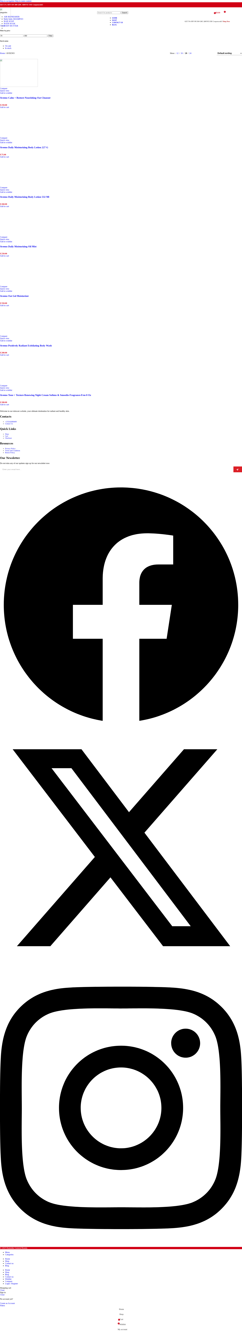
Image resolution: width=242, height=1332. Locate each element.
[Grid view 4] (211, 53)
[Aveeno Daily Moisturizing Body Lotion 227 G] (19, 136)
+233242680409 (11, 422)
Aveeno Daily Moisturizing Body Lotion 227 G (24, 147)
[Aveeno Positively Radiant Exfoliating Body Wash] (19, 334)
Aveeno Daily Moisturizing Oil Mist (18, 246)
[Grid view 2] (202, 53)
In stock (8, 48)
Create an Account (7, 1303)
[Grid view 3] (206, 53)
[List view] (197, 53)
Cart (6, 436)
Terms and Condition (12, 451)
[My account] (229, 12)
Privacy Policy (10, 449)
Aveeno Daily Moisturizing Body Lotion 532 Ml (24, 197)
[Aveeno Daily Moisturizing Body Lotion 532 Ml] (19, 185)
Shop (7, 434)
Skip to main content (23, 1)
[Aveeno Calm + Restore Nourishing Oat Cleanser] (19, 86)
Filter (50, 36)
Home (2, 53)
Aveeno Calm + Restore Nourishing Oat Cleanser (25, 97)
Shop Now (226, 21)
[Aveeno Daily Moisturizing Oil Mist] (19, 235)
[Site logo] (5, 18)
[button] (4, 107)
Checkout (8, 438)
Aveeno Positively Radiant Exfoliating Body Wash (26, 345)
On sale (8, 46)
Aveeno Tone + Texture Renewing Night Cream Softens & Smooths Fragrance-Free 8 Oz (45, 395)
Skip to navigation (7, 1)
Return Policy (10, 453)
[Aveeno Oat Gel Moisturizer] (19, 284)
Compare (8, 1281)
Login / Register (11, 1284)
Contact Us (9, 424)
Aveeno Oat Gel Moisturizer (14, 296)
